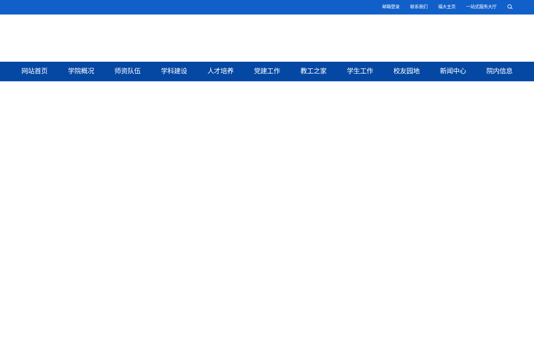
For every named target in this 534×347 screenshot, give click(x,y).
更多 (292, 327)
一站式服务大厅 (481, 6)
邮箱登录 (391, 6)
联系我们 (419, 6)
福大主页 (447, 6)
